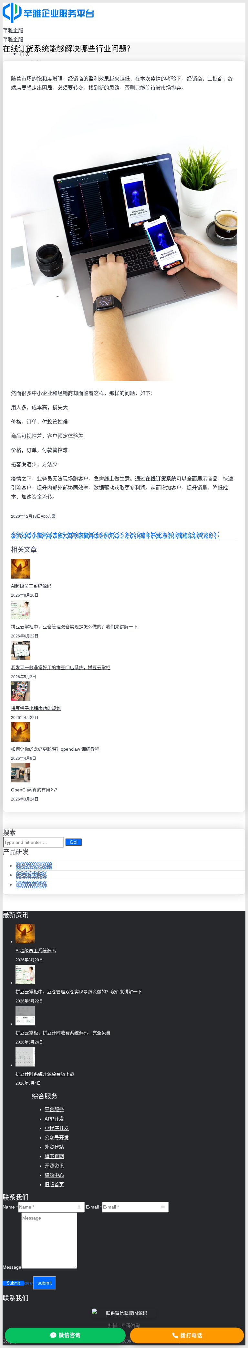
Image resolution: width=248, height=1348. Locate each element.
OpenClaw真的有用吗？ (35, 789)
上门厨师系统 (31, 884)
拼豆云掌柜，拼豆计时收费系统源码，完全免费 (63, 1032)
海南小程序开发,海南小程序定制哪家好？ (172, 535)
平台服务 (54, 1109)
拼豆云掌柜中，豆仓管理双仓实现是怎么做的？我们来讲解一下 (74, 626)
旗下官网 (54, 1156)
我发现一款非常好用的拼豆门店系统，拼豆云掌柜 (60, 667)
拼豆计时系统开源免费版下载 (45, 1074)
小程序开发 (57, 1128)
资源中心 (54, 1175)
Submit (13, 1283)
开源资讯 (54, 1165)
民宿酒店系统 (31, 875)
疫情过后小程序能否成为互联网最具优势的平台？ (68, 535)
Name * (10, 1207)
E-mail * (94, 1207)
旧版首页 (54, 1184)
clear (28, 1283)
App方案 (48, 516)
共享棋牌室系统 (34, 865)
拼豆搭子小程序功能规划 (36, 708)
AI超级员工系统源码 (31, 586)
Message (12, 1267)
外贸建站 (54, 1147)
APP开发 (54, 1118)
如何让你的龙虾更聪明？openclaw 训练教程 (55, 749)
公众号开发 (57, 1137)
